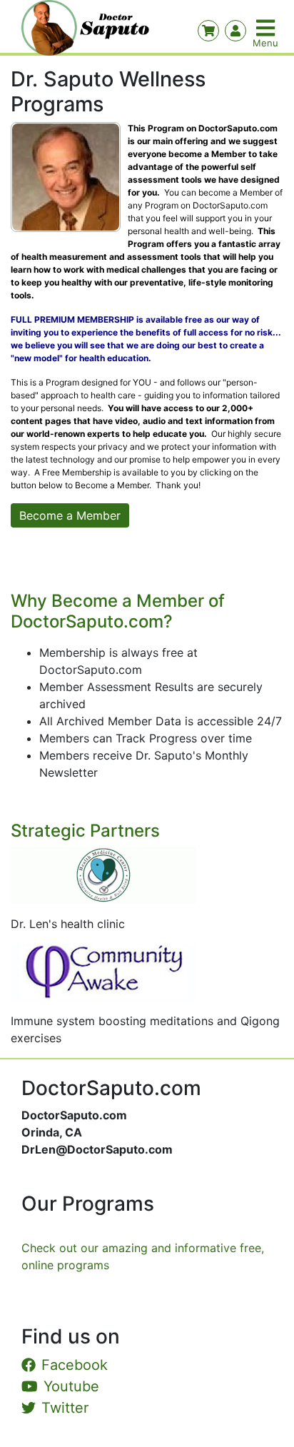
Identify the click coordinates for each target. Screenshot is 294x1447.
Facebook (74, 1364)
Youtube (71, 1386)
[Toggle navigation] (266, 27)
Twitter (64, 1407)
